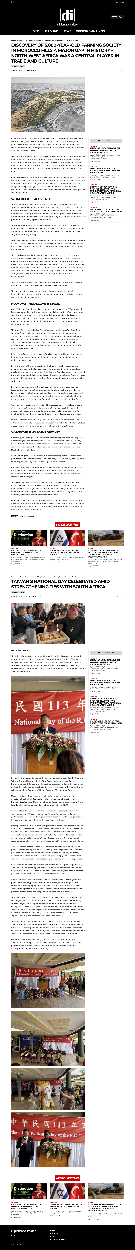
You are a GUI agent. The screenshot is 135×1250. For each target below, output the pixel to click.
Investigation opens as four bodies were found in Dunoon (106, 210)
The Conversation (27, 516)
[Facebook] (11, 2)
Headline (20, 40)
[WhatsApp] (122, 71)
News (22, 66)
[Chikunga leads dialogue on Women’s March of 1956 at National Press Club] (29, 538)
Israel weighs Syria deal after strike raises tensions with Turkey (105, 170)
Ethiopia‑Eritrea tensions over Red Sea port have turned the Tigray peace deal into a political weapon (105, 190)
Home (13, 40)
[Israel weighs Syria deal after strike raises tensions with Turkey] (67, 538)
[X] (15, 2)
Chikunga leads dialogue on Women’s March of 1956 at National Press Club (105, 150)
